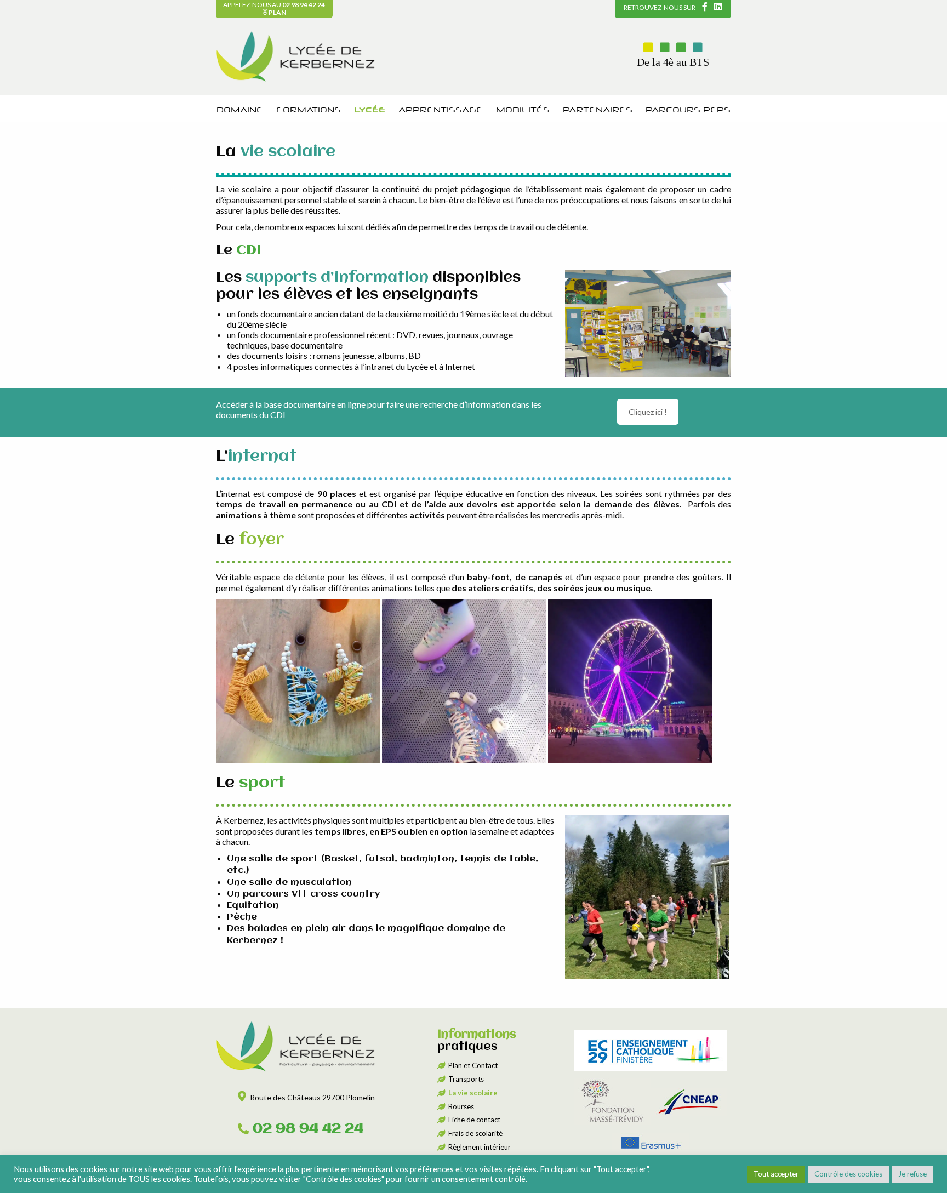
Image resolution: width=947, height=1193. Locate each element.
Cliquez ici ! (648, 411)
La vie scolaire (473, 1092)
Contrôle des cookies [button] (848, 1173)
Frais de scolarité (475, 1133)
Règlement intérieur (479, 1147)
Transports (466, 1079)
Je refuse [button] (912, 1173)
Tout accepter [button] (776, 1173)
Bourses (461, 1106)
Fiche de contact (474, 1119)
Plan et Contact (473, 1065)
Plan (276, 12)
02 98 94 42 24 (303, 5)
